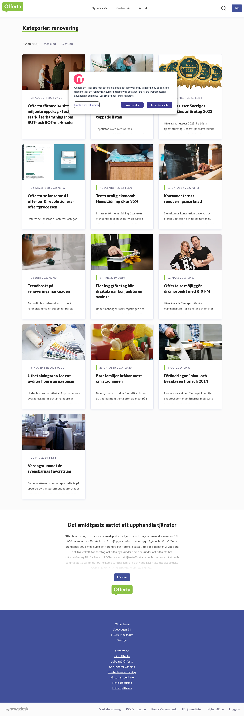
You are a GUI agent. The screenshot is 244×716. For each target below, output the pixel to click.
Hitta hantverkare (122, 677)
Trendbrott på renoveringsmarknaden (49, 288)
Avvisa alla (132, 105)
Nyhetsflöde (215, 709)
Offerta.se (122, 651)
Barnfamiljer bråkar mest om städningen (119, 378)
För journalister (192, 709)
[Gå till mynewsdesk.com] (17, 709)
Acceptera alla (159, 105)
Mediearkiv (123, 8)
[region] (123, 93)
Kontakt (143, 8)
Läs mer (122, 577)
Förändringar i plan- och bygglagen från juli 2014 (186, 378)
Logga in (234, 709)
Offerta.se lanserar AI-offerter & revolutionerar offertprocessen (51, 201)
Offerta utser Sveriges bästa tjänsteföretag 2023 (188, 108)
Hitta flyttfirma (122, 688)
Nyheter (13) (30, 44)
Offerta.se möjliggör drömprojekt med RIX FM (187, 288)
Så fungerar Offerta (122, 667)
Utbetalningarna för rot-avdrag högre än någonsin (51, 378)
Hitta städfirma (122, 682)
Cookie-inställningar (86, 104)
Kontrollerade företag (122, 672)
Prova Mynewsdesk (164, 709)
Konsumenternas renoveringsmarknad (183, 198)
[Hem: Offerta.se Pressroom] (12, 8)
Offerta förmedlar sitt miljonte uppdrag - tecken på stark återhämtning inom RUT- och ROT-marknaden (53, 114)
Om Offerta (122, 656)
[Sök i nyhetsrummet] (223, 8)
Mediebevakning (110, 709)
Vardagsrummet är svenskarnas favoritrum (49, 468)
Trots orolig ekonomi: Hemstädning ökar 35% (117, 198)
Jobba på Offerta (122, 661)
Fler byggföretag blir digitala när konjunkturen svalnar (119, 291)
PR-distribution (136, 709)
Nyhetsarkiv (100, 8)
